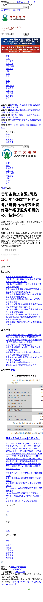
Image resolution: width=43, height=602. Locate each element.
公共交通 (9, 61)
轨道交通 (9, 64)
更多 (13, 370)
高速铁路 (9, 142)
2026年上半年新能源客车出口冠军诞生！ (23, 493)
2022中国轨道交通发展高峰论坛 (19, 362)
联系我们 (9, 548)
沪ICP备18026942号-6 (22, 582)
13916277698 (20, 572)
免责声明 (9, 555)
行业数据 (9, 69)
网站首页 (21, 2)
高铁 (8, 134)
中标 (8, 74)
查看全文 (5, 260)
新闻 (8, 59)
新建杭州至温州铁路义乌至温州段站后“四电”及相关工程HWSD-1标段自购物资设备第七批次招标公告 (23, 316)
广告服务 (9, 550)
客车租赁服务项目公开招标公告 (19, 277)
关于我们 (9, 545)
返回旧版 (31, 2)
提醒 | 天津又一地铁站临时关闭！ (20, 345)
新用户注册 (6, 10)
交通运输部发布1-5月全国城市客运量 (21, 501)
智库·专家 (10, 66)
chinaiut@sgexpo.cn (18, 567)
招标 (8, 71)
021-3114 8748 (16, 569)
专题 (8, 76)
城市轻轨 (9, 140)
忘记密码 (17, 10)
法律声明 (9, 553)
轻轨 (8, 137)
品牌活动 (9, 96)
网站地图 (9, 558)
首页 (8, 56)
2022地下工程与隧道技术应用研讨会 (21, 365)
